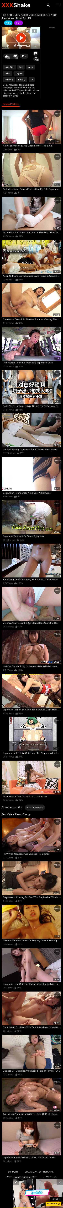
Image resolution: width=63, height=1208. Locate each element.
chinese (9, 79)
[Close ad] (60, 1182)
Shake (16, 5)
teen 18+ (9, 67)
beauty (21, 79)
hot (21, 67)
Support (13, 1172)
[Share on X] (34, 31)
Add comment (34, 807)
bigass (19, 73)
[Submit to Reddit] (27, 31)
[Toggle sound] (16, 1182)
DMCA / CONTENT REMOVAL (39, 1172)
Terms (9, 1176)
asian (7, 73)
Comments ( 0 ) (12, 807)
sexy (30, 67)
